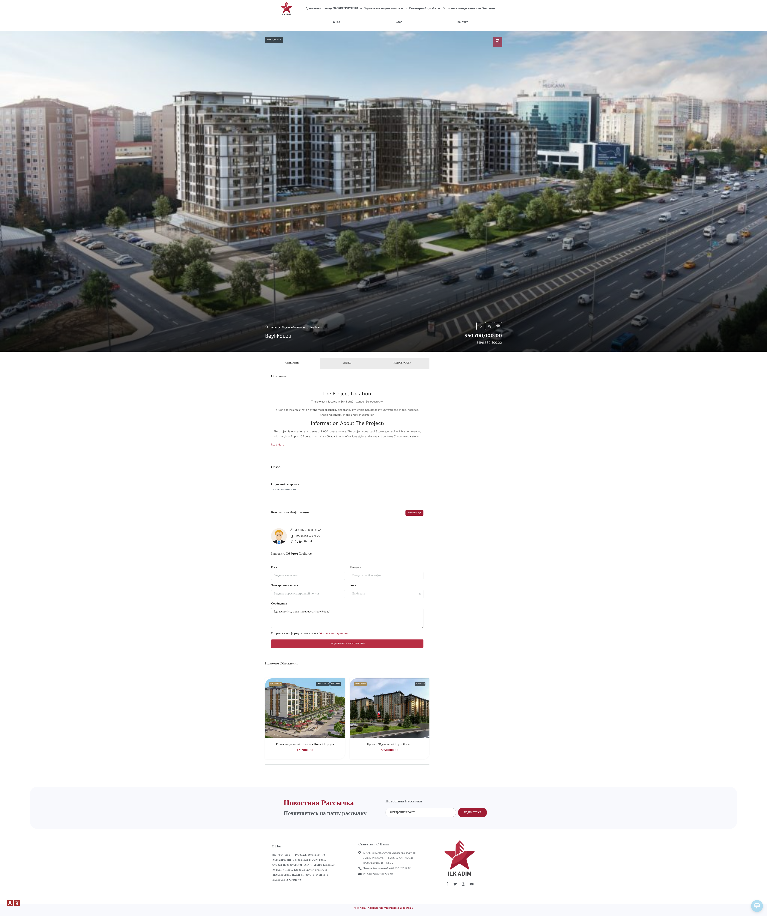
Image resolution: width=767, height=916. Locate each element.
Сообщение (279, 603)
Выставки (488, 8)
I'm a (353, 585)
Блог (398, 22)
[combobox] (387, 594)
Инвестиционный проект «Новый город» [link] (305, 744)
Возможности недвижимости (462, 8)
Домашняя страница (319, 8)
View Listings (414, 513)
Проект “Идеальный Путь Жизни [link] (389, 744)
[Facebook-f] (447, 884)
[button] (383, 191)
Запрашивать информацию (347, 643)
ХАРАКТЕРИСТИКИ (345, 8)
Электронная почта (284, 585)
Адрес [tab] (347, 363)
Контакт (462, 22)
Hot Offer (335, 684)
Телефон (355, 567)
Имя (274, 567)
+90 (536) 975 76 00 (308, 536)
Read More (277, 445)
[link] (305, 708)
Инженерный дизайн (422, 8)
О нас (336, 22)
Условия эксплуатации (333, 633)
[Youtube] (471, 884)
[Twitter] (455, 884)
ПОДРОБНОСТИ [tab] (402, 363)
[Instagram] (463, 884)
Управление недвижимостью (383, 8)
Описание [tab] (292, 363)
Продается (323, 684)
